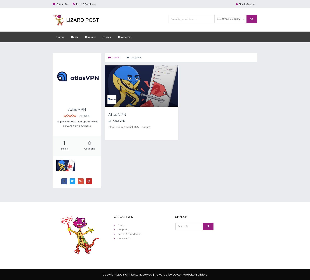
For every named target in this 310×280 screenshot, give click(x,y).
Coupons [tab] (136, 57)
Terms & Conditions (86, 4)
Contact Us (62, 4)
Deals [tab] (115, 57)
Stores (107, 36)
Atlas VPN (77, 109)
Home (60, 36)
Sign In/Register (247, 4)
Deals (74, 36)
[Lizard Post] (77, 19)
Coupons (90, 36)
